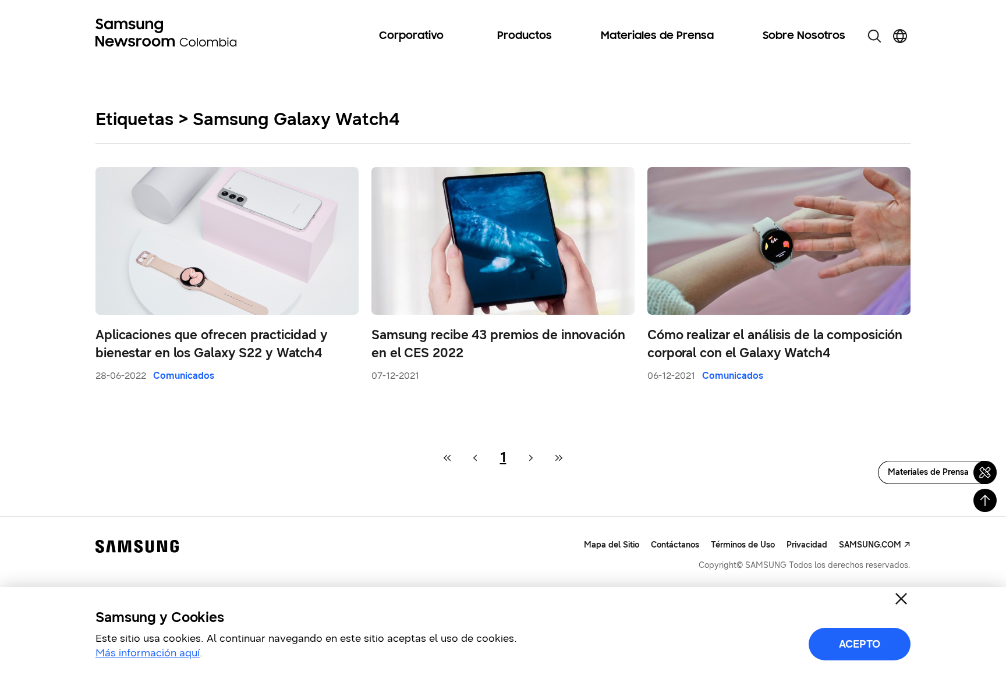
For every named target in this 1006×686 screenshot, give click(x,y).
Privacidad (807, 545)
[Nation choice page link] (900, 36)
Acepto (859, 644)
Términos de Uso (743, 545)
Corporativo (411, 36)
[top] (985, 500)
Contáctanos (675, 545)
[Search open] (874, 36)
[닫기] (901, 598)
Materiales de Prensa (657, 36)
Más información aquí (147, 652)
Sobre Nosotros (804, 36)
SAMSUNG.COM (870, 545)
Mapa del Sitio (611, 545)
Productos (524, 36)
